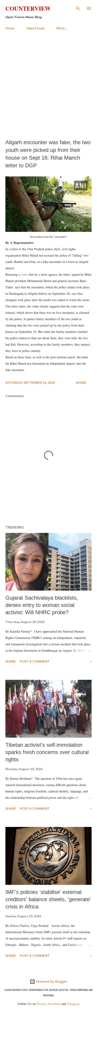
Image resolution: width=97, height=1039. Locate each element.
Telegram (73, 1004)
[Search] (78, 8)
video (24, 274)
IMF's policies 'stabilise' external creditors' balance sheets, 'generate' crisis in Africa (48, 899)
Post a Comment (35, 661)
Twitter (41, 1004)
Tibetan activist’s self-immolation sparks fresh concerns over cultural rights (47, 752)
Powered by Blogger (51, 981)
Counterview (28, 8)
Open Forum (35, 28)
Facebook (54, 1004)
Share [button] (81, 382)
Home (9, 28)
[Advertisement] (48, 85)
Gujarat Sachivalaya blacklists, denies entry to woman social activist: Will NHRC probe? (41, 605)
